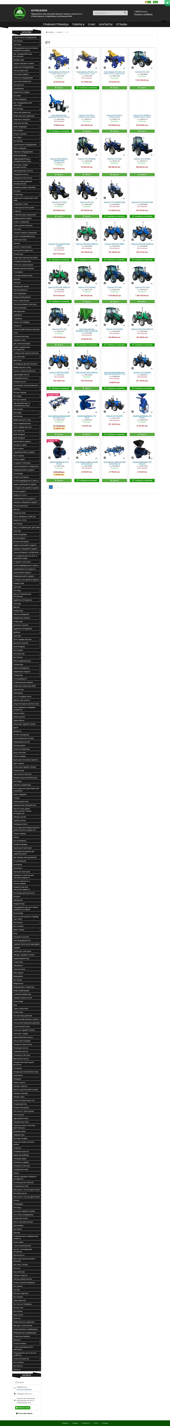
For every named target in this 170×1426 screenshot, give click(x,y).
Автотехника (18, 926)
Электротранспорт (20, 70)
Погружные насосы (20, 174)
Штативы (17, 96)
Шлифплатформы (20, 844)
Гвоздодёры (18, 1204)
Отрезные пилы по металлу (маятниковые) (24, 1126)
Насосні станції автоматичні (24, 371)
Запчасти (17, 1340)
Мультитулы (18, 1315)
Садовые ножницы (20, 1093)
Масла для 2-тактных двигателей (26, 1189)
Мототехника (18, 456)
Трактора (17, 44)
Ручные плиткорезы (21, 1107)
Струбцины (17, 318)
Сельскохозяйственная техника (25, 1019)
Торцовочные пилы (21, 1122)
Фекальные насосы (20, 1048)
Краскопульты (19, 1255)
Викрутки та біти (20, 495)
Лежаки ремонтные (21, 801)
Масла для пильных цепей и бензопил (24, 1260)
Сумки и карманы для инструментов (21, 348)
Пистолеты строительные (23, 1111)
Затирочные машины (21, 1336)
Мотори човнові (19, 392)
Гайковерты (18, 965)
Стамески (17, 211)
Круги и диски (18, 763)
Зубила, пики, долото (21, 700)
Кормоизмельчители (21, 742)
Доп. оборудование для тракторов (22, 104)
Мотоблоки (18, 41)
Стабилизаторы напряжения (24, 215)
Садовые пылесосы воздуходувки (26, 944)
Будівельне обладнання (22, 600)
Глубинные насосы (20, 1051)
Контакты (106, 24)
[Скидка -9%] (59, 449)
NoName (16, 896)
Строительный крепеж (22, 1246)
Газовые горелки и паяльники (25, 233)
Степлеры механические (22, 275)
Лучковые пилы (19, 1131)
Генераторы (18, 194)
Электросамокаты (20, 290)
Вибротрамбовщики (21, 990)
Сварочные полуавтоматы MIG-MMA (25, 199)
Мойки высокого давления (23, 116)
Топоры (16, 798)
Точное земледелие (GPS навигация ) (23, 1348)
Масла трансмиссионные (23, 1222)
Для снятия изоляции (21, 343)
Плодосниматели (20, 1104)
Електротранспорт (20, 506)
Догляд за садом (19, 445)
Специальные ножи (20, 1186)
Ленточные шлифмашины (23, 1215)
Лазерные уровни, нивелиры (24, 187)
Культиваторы (19, 357)
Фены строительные (21, 300)
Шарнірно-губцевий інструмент (25, 502)
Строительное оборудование (25, 37)
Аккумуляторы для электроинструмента (21, 888)
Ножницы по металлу (21, 1055)
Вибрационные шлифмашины (24, 1333)
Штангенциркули (19, 99)
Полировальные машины (23, 682)
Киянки (16, 837)
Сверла (16, 1173)
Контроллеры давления (22, 1016)
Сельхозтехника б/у (21, 1359)
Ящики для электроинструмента (26, 760)
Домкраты (17, 731)
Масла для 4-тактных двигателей (26, 1197)
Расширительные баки (22, 261)
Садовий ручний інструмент (24, 452)
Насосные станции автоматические (20, 166)
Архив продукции (20, 127)
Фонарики (17, 1079)
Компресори (18, 611)
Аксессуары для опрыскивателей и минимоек (26, 789)
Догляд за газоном (20, 625)
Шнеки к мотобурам (21, 322)
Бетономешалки (19, 861)
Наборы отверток (20, 1275)
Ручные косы (18, 1307)
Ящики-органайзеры (21, 1155)
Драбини (16, 389)
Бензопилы (17, 868)
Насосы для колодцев (21, 1041)
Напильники (18, 1075)
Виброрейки (18, 976)
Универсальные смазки (22, 218)
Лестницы (17, 590)
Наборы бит (18, 900)
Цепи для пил (18, 85)
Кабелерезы (18, 693)
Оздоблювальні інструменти (24, 498)
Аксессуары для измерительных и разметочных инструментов (26, 828)
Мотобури (17, 396)
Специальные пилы (20, 1169)
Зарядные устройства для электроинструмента (23, 876)
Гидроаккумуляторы (21, 958)
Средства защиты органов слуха (26, 704)
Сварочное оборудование (23, 67)
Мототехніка (18, 448)
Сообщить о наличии (87, 88)
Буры (15, 1005)
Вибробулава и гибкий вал (23, 987)
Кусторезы (17, 1229)
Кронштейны (18, 1242)
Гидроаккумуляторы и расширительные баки (22, 160)
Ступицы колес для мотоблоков (26, 353)
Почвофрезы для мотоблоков (25, 364)
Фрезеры (16, 279)
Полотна (16, 1268)
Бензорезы (17, 864)
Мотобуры (17, 137)
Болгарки (17, 191)
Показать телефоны (143, 14)
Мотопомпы (18, 130)
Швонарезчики (19, 311)
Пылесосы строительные (23, 265)
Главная (65, 1423)
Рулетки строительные (22, 247)
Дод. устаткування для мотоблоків (22, 595)
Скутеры (16, 1290)
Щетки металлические (22, 81)
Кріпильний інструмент (22, 441)
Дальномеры (18, 1225)
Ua (149, 2)
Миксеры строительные (22, 1325)
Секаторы (17, 229)
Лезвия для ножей (20, 1218)
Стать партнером (25, 1413)
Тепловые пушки (19, 1159)
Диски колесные (19, 752)
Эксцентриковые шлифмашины (25, 1329)
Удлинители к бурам (21, 92)
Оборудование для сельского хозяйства (25, 1354)
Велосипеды (18, 109)
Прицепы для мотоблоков (23, 268)
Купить (59, 88)
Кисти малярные (19, 841)
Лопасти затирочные (21, 749)
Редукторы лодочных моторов (25, 257)
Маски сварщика (19, 148)
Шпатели (16, 283)
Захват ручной (19, 717)
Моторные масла (20, 1193)
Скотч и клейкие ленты (22, 696)
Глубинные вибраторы (22, 994)
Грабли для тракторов (22, 951)
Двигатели (17, 360)
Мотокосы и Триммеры (22, 1304)
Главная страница (55, 24)
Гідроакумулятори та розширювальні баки (21, 404)
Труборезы (17, 315)
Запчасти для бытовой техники (25, 1090)
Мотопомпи (18, 409)
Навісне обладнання (21, 614)
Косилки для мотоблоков (23, 1182)
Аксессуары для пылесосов (24, 893)
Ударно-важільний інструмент (25, 484)
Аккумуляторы (19, 904)
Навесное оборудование (23, 152)
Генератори (18, 621)
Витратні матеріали (21, 477)
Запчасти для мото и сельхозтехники (21, 882)
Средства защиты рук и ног (24, 1100)
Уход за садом (19, 459)
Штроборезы (18, 88)
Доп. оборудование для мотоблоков (22, 55)
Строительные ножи (21, 1026)
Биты (15, 933)
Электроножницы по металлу (25, 304)
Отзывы (121, 24)
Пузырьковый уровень (22, 297)
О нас (91, 24)
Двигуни (16, 509)
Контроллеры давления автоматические (22, 182)
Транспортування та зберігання (25, 466)
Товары (77, 24)
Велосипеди (18, 473)
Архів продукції (19, 434)
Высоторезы (18, 973)
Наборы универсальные (22, 1279)
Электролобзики (19, 308)
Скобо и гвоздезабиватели (24, 236)
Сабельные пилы (19, 240)
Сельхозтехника (19, 1343)
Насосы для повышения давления (26, 1023)
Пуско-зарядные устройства (24, 516)
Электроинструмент (21, 74)
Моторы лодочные (20, 1293)
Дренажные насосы (21, 1059)
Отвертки (17, 1148)
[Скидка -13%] (59, 403)
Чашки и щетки (19, 1082)
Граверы (16, 947)
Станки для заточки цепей (23, 207)
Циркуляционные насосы (23, 171)
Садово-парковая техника (23, 63)
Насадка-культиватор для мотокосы (23, 1063)
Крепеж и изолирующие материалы (22, 1250)
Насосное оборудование (23, 78)
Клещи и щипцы (19, 833)
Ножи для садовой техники (24, 1030)
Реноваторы (18, 254)
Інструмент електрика (22, 463)
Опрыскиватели (19, 1300)
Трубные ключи (19, 820)
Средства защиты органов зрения (23, 1143)
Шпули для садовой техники (24, 724)
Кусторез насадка (20, 1138)
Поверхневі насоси (20, 378)
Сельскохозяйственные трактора (26, 329)
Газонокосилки (19, 969)
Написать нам (23, 1408)
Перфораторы (19, 1135)
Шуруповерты (18, 720)
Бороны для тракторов (22, 848)
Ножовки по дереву (21, 1162)
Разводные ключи (20, 824)
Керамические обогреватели (24, 805)
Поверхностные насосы (22, 178)
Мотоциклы (18, 1286)
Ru (146, 2)
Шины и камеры (19, 756)
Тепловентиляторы (21, 336)
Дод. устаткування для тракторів (26, 527)
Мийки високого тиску (22, 367)
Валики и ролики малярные (24, 1282)
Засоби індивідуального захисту (26, 481)
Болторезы (17, 980)
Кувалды (16, 1232)
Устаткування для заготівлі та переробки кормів (25, 557)
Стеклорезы (18, 272)
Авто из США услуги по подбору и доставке (26, 917)
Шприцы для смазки (21, 286)
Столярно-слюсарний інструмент (26, 488)
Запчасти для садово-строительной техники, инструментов (22, 811)
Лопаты (16, 1200)
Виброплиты (18, 983)
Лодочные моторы (20, 123)
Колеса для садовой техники (24, 767)
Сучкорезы (17, 1068)
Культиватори (19, 430)
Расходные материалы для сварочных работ (23, 852)
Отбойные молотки (21, 1151)
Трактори (17, 531)
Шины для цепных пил (22, 112)
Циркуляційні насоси (21, 374)
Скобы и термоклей (21, 222)
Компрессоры (18, 60)
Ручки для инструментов (23, 250)
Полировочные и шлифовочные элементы (25, 1237)
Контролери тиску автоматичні (25, 385)
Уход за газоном (19, 134)
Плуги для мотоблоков (22, 774)
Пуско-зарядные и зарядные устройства (24, 708)
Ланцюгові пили (19, 513)
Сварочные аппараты (21, 119)
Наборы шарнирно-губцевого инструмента (25, 1177)
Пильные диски (19, 745)
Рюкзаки (16, 243)
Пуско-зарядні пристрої (22, 427)
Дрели (15, 727)
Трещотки (17, 326)
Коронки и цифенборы (22, 785)
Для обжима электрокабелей (24, 857)
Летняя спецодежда (21, 735)
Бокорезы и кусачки (21, 937)
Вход (155, 2)
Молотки (16, 1318)
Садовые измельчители (22, 998)
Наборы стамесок (20, 1086)
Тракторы (17, 587)
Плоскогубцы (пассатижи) (23, 738)
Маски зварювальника (22, 423)
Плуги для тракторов (21, 872)
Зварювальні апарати (21, 618)
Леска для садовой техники (24, 1211)
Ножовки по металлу (21, 1166)
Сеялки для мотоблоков (22, 225)
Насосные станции (20, 1033)
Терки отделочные (20, 1008)
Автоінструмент (19, 491)
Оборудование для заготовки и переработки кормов (25, 49)
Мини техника (18, 930)
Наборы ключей (19, 817)
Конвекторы (18, 1012)
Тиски (15, 333)
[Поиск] (125, 12)
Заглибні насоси (19, 382)
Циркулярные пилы (20, 1118)
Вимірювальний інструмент (24, 470)
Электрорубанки (19, 293)
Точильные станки (20, 204)
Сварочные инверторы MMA (24, 686)
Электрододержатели (22, 940)
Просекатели (18, 689)
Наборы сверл (19, 1097)
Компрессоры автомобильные (25, 778)
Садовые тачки (19, 340)
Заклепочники (18, 713)
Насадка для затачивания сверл (26, 1072)
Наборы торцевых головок (24, 955)
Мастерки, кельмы (20, 1264)
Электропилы (18, 1115)
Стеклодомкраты (20, 679)
